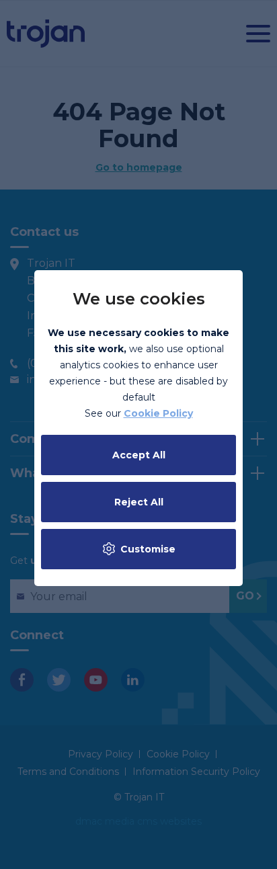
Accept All (138, 455)
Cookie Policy (158, 413)
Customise (147, 549)
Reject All (138, 502)
